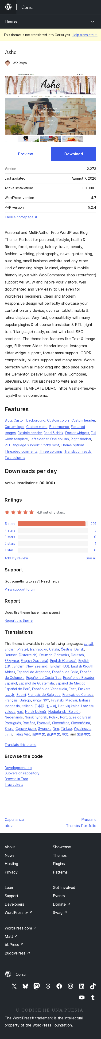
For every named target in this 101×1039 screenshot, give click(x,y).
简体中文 (38, 734)
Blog (8, 420)
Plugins (59, 863)
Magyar (71, 700)
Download (73, 154)
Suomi (21, 695)
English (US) (59, 666)
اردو (8, 734)
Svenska (44, 728)
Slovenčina (60, 723)
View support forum (20, 589)
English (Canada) (63, 661)
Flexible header (30, 433)
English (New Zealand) (31, 666)
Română (29, 723)
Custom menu (36, 427)
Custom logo (14, 427)
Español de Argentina (33, 672)
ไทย (56, 728)
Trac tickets (14, 784)
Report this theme (19, 620)
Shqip (9, 728)
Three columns (50, 451)
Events (59, 895)
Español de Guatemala (36, 683)
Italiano (27, 706)
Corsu (21, 974)
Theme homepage (19, 217)
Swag (60, 912)
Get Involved (64, 887)
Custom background (29, 420)
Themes (11, 21)
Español (11, 683)
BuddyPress (17, 953)
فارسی (10, 695)
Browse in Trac (16, 779)
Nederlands (14, 717)
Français (11, 700)
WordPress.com (21, 928)
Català (54, 649)
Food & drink (53, 433)
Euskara (84, 689)
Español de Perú (17, 689)
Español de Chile (65, 672)
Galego (25, 700)
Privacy (11, 872)
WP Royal (20, 63)
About (10, 847)
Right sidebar (81, 439)
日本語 (39, 706)
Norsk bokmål (36, 712)
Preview (25, 154)
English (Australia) (34, 661)
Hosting (11, 863)
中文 (65, 734)
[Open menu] (93, 7)
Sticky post (50, 445)
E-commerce (59, 427)
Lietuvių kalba (68, 706)
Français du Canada (77, 695)
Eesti (72, 689)
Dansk (79, 649)
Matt (11, 936)
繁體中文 (83, 734)
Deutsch (77, 655)
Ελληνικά (12, 661)
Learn (9, 887)
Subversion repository (22, 773)
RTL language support (22, 445)
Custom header (83, 420)
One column (59, 439)
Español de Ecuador (78, 678)
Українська (82, 728)
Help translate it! (84, 35)
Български (38, 649)
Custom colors (58, 420)
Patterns (60, 872)
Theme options (73, 445)
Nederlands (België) (64, 712)
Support (11, 895)
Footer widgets (77, 433)
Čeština (67, 649)
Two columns (15, 458)
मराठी (20, 712)
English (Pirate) (16, 649)
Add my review (16, 558)
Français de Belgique (44, 695)
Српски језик (26, 728)
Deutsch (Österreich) (21, 655)
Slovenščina (80, 723)
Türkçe (66, 728)
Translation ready (78, 451)
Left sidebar (39, 439)
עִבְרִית (37, 700)
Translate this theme (20, 745)
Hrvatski (57, 700)
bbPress (14, 944)
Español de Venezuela (49, 689)
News (10, 855)
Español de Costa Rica (43, 678)
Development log (18, 768)
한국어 (51, 706)
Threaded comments (21, 451)
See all (91, 558)
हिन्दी (46, 700)
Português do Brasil (75, 717)
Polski (53, 717)
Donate (61, 904)
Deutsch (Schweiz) (54, 655)
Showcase (62, 847)
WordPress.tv (19, 912)
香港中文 (53, 734)
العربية (88, 644)
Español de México (70, 683)
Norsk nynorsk (36, 717)
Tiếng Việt (22, 734)
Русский (43, 723)
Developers (14, 904)
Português (13, 723)
